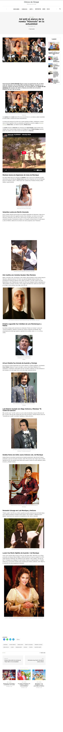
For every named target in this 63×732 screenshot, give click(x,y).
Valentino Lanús (38, 647)
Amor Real (36, 331)
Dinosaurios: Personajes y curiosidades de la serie (9, 684)
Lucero (12, 647)
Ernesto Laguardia (29, 644)
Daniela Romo (20, 644)
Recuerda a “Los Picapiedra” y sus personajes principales (39, 685)
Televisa (30, 647)
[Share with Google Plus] (32, 29)
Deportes (38, 9)
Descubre (16, 9)
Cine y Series (31, 17)
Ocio (48, 9)
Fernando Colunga (38, 644)
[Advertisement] (24, 72)
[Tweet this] (31, 29)
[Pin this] (34, 29)
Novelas (25, 647)
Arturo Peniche (12, 644)
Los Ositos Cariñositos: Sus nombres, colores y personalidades (24, 685)
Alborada (5, 644)
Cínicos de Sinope (31, 2)
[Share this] (29, 29)
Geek (44, 9)
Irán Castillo (6, 647)
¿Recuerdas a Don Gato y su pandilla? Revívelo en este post (53, 53)
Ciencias (24, 9)
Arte (31, 9)
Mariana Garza (19, 647)
